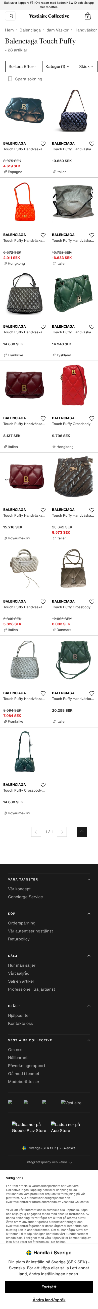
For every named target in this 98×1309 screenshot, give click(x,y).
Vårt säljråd (18, 973)
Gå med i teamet (23, 1074)
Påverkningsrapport (26, 1066)
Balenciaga (30, 30)
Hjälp (14, 1006)
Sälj (12, 956)
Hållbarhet (18, 1058)
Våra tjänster (23, 879)
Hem (9, 30)
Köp (12, 914)
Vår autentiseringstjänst (30, 931)
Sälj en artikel (21, 981)
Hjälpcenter (19, 1015)
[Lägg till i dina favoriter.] (43, 144)
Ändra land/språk (49, 1300)
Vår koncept (19, 889)
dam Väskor (57, 30)
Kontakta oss (20, 1023)
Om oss (15, 1050)
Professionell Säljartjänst (31, 989)
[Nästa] (62, 832)
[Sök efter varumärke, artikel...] (10, 16)
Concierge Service (25, 897)
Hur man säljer (21, 965)
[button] (87, 15)
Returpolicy (19, 939)
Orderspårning (21, 923)
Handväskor (85, 30)
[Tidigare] (36, 832)
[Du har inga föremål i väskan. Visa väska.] (87, 15)
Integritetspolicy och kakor (46, 1162)
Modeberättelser (23, 1082)
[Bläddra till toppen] (82, 832)
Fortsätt (49, 1287)
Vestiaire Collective (30, 1040)
